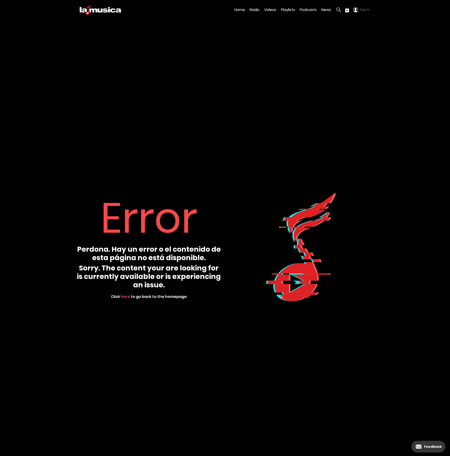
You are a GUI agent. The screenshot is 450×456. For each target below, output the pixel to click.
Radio (254, 9)
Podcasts (308, 9)
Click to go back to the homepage (149, 296)
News (326, 9)
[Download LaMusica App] (347, 10)
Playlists (288, 9)
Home (239, 9)
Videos (270, 9)
